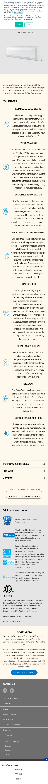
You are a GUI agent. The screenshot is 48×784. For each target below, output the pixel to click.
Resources (6, 730)
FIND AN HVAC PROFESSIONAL (24, 672)
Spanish (8, 750)
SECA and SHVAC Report (11, 725)
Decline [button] (28, 25)
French (7, 754)
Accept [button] (19, 25)
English (8, 746)
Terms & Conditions (9, 714)
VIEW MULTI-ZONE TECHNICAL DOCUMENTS (24, 496)
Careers (5, 709)
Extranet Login (10, 735)
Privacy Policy (18, 13)
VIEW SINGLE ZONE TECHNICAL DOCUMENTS (24, 490)
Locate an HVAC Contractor (12, 699)
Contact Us (6, 704)
